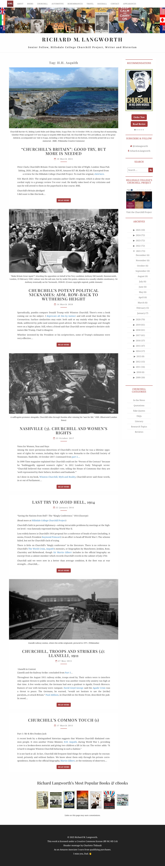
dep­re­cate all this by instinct (61, 316)
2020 (138, 325)
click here (99, 174)
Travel (90, 3)
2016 (138, 346)
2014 (138, 357)
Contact (115, 3)
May (141, 298)
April (141, 303)
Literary (139, 427)
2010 (139, 378)
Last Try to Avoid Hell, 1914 (63, 502)
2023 (138, 246)
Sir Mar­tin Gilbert (62, 552)
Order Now (139, 116)
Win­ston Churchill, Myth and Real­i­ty (57, 476)
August (141, 282)
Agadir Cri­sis (99, 687)
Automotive (58, 3)
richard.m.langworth (140, 156)
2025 (138, 236)
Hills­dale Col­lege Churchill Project (49, 520)
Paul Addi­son (52, 694)
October (141, 271)
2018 (138, 336)
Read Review (139, 130)
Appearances (129, 3)
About (20, 3)
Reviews (139, 437)
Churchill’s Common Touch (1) (63, 720)
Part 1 (68, 672)
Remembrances (75, 3)
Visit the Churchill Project (139, 218)
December (141, 261)
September (141, 277)
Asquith (50, 548)
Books (30, 3)
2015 (138, 352)
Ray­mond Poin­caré (51, 537)
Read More (64, 200)
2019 (138, 330)
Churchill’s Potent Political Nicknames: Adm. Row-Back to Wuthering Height (64, 294)
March (141, 308)
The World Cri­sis (36, 548)
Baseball (102, 3)
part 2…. (76, 456)
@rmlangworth (140, 152)
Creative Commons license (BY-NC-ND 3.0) (97, 841)
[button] (135, 136)
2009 (138, 383)
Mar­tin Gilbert (67, 760)
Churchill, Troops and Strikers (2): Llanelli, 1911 (63, 653)
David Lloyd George (74, 687)
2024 (138, 241)
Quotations (139, 411)
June (141, 293)
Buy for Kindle (139, 123)
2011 (138, 373)
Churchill (42, 3)
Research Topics (139, 432)
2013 (139, 362)
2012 (138, 367)
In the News (139, 406)
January (141, 319)
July (141, 287)
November (141, 266)
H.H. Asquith (70, 741)
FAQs (139, 422)
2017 (138, 341)
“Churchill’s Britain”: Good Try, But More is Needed (63, 151)
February (141, 314)
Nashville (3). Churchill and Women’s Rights (64, 430)
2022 (138, 252)
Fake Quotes (139, 416)
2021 (138, 257)
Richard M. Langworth (10, 4)
